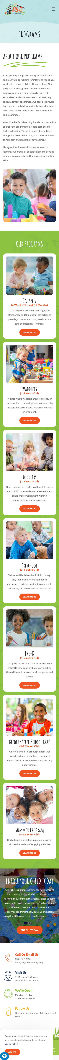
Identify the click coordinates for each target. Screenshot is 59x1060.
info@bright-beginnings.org (29, 962)
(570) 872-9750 (23, 959)
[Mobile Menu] (53, 8)
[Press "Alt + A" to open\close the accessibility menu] (4, 1056)
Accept (12, 1052)
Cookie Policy (11, 1043)
